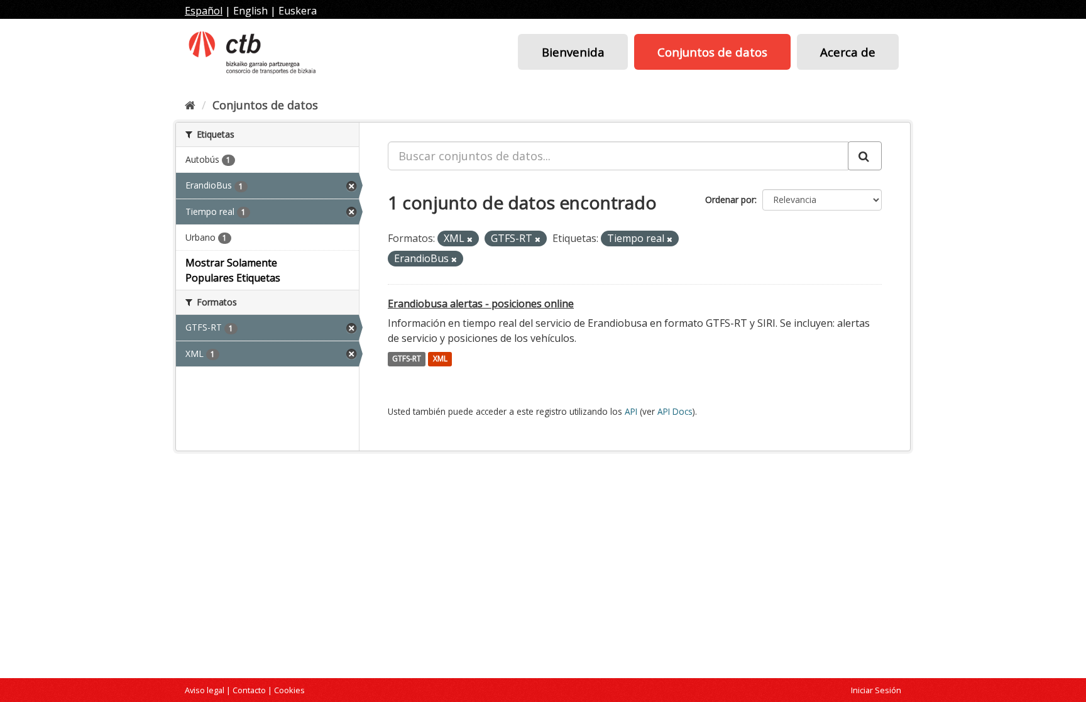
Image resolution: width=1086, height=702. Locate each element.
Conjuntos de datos (712, 52)
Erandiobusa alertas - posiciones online (481, 303)
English (250, 11)
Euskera (297, 11)
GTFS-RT (406, 359)
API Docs (675, 411)
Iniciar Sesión (876, 690)
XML (440, 359)
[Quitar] (470, 239)
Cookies (289, 690)
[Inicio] (190, 104)
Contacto (249, 690)
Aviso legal (204, 690)
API (631, 411)
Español (203, 11)
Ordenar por (730, 200)
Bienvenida (573, 52)
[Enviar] (865, 155)
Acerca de (847, 52)
